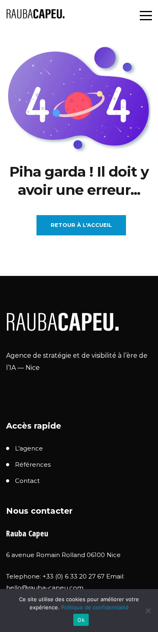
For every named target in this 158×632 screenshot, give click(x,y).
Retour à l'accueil (81, 225)
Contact (27, 481)
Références (33, 464)
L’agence (29, 448)
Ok (81, 620)
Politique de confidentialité (95, 607)
